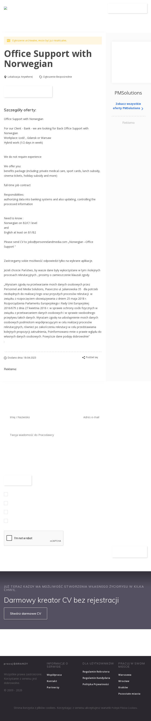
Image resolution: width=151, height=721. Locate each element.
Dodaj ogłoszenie (127, 8)
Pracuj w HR (13, 647)
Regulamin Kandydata (96, 678)
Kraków (123, 687)
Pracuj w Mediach (41, 647)
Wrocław (123, 681)
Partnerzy (53, 687)
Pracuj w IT (63, 637)
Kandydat (97, 8)
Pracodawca (76, 8)
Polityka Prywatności (96, 684)
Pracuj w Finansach (122, 637)
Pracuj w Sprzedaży (90, 637)
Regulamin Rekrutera (96, 671)
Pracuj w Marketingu (72, 647)
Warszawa (124, 674)
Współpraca (54, 674)
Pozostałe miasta (129, 693)
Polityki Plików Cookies (124, 708)
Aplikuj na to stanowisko (28, 92)
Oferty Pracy (52, 8)
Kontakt (52, 681)
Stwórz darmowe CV (25, 613)
